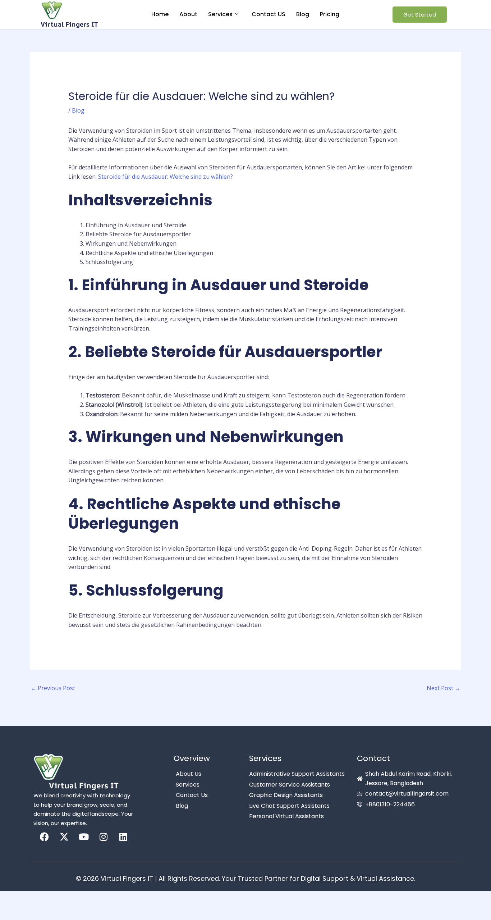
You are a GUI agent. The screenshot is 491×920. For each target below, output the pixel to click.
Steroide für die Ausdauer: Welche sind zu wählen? (165, 177)
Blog (302, 14)
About (188, 14)
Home (160, 14)
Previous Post (53, 688)
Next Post (443, 688)
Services (220, 14)
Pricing (329, 14)
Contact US (268, 14)
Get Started (419, 14)
